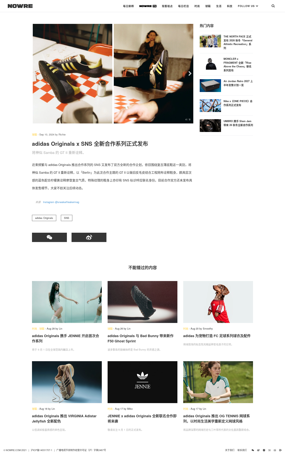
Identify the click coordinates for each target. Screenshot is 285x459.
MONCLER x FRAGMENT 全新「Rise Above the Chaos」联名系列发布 (237, 64)
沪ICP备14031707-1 (42, 450)
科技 (229, 6)
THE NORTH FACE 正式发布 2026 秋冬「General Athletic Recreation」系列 (238, 42)
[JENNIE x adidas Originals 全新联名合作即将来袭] (142, 382)
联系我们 (243, 450)
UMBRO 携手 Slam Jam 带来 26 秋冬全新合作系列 (238, 123)
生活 (219, 6)
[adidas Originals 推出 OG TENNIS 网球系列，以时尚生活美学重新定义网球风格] (218, 382)
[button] (36, 73)
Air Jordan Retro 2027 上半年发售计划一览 (238, 83)
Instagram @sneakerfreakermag (61, 202)
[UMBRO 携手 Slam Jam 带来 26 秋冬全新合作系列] (210, 125)
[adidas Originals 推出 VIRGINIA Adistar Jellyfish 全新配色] (67, 382)
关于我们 (229, 450)
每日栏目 (183, 6)
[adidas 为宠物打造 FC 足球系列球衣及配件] (218, 302)
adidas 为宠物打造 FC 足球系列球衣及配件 (217, 335)
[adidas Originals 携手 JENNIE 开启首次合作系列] (67, 302)
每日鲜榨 (128, 6)
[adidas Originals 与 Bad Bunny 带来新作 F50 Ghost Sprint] (142, 302)
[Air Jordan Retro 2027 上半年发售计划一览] (210, 85)
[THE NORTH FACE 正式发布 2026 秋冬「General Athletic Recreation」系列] (210, 40)
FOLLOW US (247, 6)
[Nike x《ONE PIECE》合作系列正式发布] (210, 105)
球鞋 (208, 6)
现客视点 (167, 6)
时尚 (197, 6)
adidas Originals (44, 218)
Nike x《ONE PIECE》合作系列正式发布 (238, 103)
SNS (66, 218)
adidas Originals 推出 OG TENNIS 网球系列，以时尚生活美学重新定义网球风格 (216, 418)
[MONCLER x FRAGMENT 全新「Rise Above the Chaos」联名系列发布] (210, 63)
